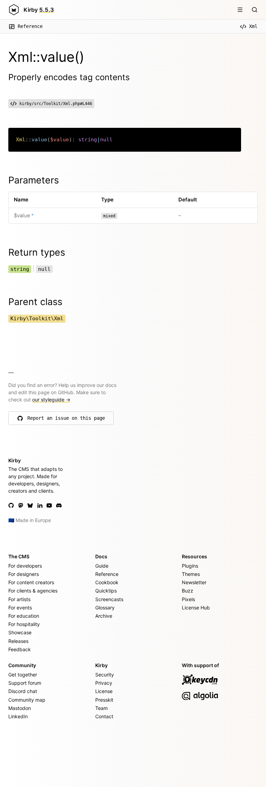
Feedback (19, 649)
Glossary (105, 607)
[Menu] (240, 10)
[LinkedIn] (40, 505)
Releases (18, 641)
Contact (104, 716)
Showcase (20, 632)
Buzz (187, 591)
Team (101, 708)
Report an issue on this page (66, 419)
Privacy (103, 683)
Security (104, 674)
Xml (253, 26)
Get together (22, 674)
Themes (191, 574)
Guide (101, 566)
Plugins (190, 566)
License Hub (196, 607)
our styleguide (51, 399)
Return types (36, 252)
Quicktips (106, 591)
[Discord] (59, 505)
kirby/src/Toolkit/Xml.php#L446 (55, 103)
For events (20, 607)
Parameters (33, 180)
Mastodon (19, 708)
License (104, 691)
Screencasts (109, 599)
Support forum (24, 683)
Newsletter (194, 582)
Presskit (104, 700)
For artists (19, 599)
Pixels (188, 599)
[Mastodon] (21, 505)
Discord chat (22, 691)
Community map (26, 700)
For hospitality (24, 624)
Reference (30, 26)
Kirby (39, 9)
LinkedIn (18, 716)
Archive (103, 616)
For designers (23, 574)
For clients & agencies (32, 591)
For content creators (31, 582)
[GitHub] (11, 505)
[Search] (254, 10)
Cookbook (106, 582)
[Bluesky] (30, 505)
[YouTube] (49, 505)
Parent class (35, 301)
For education (23, 616)
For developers (25, 566)
